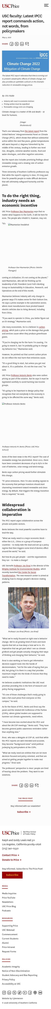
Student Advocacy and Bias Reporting (19, 975)
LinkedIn (9, 993)
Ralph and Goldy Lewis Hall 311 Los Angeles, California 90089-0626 (21, 842)
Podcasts (6, 910)
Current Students (10, 938)
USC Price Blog (9, 906)
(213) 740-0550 (10, 848)
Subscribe (22, 812)
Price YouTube (8, 897)
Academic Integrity (11, 966)
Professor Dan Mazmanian (22, 211)
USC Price (10, 5)
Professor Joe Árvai (22, 565)
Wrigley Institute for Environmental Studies (21, 569)
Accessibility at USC (11, 983)
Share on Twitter (17, 44)
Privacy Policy (8, 979)
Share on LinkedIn (22, 44)
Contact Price (9, 855)
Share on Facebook (12, 44)
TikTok (20, 993)
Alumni (5, 942)
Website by (12, 998)
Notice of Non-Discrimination (16, 970)
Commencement (10, 934)
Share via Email (27, 44)
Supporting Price (10, 925)
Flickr (40, 993)
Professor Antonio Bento (21, 375)
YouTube (25, 993)
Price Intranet (8, 947)
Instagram (4, 993)
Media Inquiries (9, 893)
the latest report (32, 131)
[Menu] (46, 5)
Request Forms (9, 951)
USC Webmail (8, 930)
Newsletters (7, 902)
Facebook (30, 993)
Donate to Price (10, 860)
